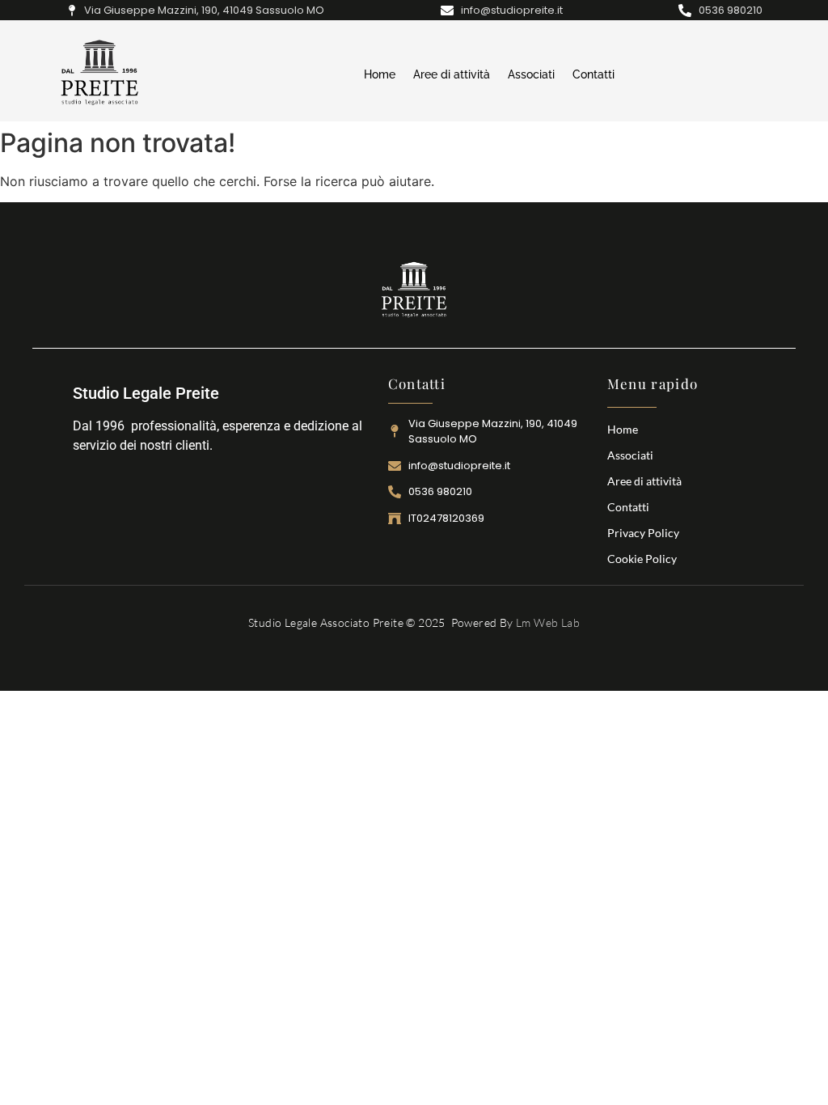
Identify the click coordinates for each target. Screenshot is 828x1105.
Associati (531, 74)
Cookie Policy (642, 558)
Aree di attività (451, 74)
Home (379, 74)
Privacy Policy (643, 533)
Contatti (593, 74)
